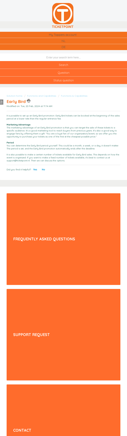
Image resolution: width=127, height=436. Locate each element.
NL (63, 41)
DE (64, 47)
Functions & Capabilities (74, 95)
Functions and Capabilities (41, 95)
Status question (63, 80)
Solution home (15, 95)
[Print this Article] (28, 101)
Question (63, 73)
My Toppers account (63, 35)
